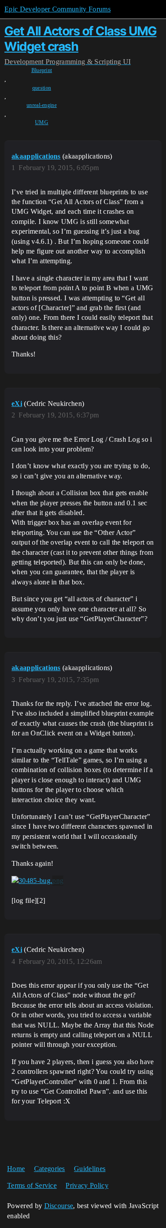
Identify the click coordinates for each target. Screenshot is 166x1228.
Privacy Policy (87, 1185)
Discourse (58, 1205)
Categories (49, 1168)
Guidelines (89, 1168)
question (41, 88)
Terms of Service (32, 1185)
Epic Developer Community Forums (57, 9)
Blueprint (41, 70)
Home (16, 1168)
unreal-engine (42, 105)
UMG (41, 122)
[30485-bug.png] (37, 881)
